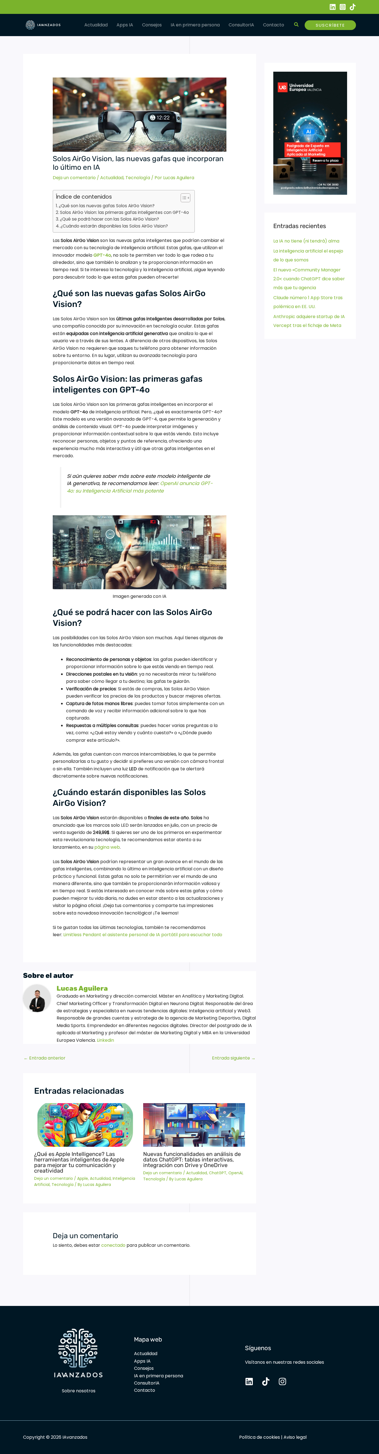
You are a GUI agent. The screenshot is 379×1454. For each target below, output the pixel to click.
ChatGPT (217, 1173)
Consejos (152, 25)
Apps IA (125, 25)
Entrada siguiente (234, 1058)
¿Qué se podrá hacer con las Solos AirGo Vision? (109, 219)
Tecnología (137, 177)
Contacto (273, 25)
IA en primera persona (195, 25)
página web (107, 847)
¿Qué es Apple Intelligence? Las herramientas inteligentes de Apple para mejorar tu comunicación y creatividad (79, 1162)
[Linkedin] (332, 7)
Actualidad (96, 25)
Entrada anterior (44, 1058)
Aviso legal (295, 1437)
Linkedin (105, 1040)
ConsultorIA (241, 25)
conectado (113, 1245)
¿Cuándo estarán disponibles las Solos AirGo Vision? (114, 226)
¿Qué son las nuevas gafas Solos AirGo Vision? (107, 206)
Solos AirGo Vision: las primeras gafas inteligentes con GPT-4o (124, 212)
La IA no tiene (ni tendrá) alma (306, 241)
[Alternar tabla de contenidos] (182, 198)
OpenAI (235, 1173)
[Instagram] (342, 7)
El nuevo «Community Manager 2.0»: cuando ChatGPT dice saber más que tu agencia (309, 279)
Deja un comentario (74, 177)
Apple (82, 1178)
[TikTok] (352, 7)
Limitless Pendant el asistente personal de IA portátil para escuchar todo (142, 934)
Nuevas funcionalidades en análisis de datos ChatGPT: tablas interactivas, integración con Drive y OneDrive (192, 1159)
